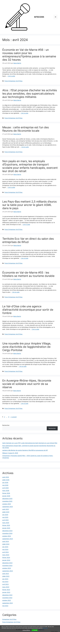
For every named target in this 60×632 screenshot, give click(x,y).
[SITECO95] (17, 17)
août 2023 (5, 573)
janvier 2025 (6, 528)
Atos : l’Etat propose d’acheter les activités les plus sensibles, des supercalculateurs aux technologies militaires (29, 93)
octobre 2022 (6, 600)
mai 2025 (5, 517)
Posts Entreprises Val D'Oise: (13, 81)
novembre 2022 (7, 598)
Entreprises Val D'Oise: (9, 619)
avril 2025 (5, 520)
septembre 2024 (7, 539)
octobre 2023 (6, 568)
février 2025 (6, 525)
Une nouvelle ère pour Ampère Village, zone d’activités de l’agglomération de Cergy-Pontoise (26, 347)
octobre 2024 (6, 536)
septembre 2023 (7, 571)
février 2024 (6, 557)
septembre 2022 (7, 603)
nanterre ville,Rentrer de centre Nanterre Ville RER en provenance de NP (25, 450)
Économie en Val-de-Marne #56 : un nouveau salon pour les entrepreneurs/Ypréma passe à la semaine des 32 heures (29, 54)
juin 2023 (5, 579)
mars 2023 (5, 587)
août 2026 (5, 477)
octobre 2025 (6, 504)
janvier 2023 (6, 592)
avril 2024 (5, 552)
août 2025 (5, 509)
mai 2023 (5, 581)
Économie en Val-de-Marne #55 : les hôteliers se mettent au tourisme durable (28, 274)
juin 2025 (5, 514)
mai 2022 (5, 606)
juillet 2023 (5, 576)
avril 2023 (5, 584)
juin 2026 (5, 482)
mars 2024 (5, 555)
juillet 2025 (5, 512)
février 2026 (6, 493)
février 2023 (6, 589)
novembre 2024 (7, 533)
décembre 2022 (7, 595)
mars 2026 (5, 490)
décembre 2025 (7, 498)
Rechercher (5, 425)
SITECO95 (39, 17)
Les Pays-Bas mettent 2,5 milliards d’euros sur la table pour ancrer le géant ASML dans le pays (29, 205)
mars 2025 (5, 523)
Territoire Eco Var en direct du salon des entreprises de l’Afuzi (28, 240)
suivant (13, 417)
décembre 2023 (7, 563)
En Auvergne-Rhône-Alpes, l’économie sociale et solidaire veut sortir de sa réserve (26, 384)
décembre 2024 (7, 531)
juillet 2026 (5, 480)
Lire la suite (11, 76)
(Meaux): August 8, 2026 (10, 453)
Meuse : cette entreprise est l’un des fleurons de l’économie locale (25, 129)
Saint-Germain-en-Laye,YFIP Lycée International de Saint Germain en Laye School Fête (29, 443)
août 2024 (5, 541)
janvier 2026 (6, 496)
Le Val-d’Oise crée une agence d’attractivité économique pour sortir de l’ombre (27, 310)
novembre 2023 (7, 565)
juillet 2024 (5, 544)
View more (45, 628)
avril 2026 (5, 488)
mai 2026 (5, 485)
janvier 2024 (6, 560)
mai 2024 (5, 549)
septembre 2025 (7, 506)
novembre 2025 (7, 501)
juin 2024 (5, 547)
